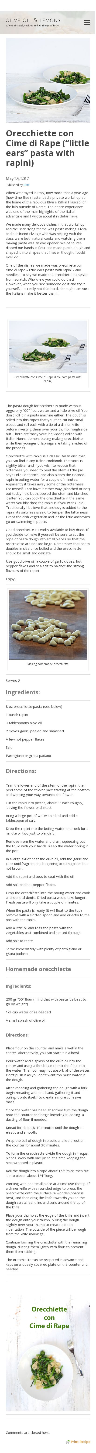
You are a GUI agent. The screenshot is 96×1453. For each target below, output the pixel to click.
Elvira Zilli (55, 202)
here (73, 216)
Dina (27, 185)
